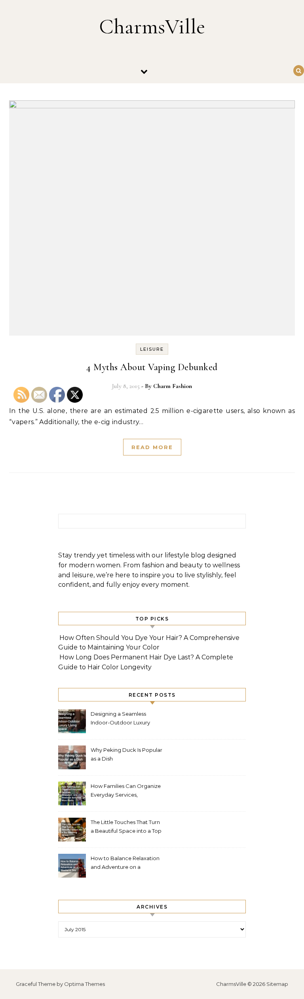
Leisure (152, 349)
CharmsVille (152, 26)
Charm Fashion (172, 386)
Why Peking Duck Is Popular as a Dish (126, 754)
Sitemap (277, 984)
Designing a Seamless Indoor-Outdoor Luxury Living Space (120, 719)
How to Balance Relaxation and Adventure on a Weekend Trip (125, 863)
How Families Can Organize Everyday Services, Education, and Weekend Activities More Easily (126, 791)
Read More (152, 447)
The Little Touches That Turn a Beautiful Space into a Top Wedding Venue (126, 827)
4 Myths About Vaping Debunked (152, 367)
